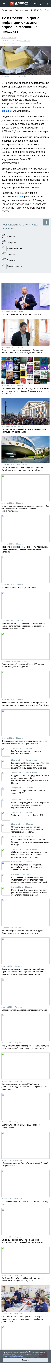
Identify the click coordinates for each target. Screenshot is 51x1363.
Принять (25, 1360)
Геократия (6, 10)
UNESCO (36, 10)
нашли (19, 196)
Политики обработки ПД (13, 1356)
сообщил (6, 110)
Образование (21, 10)
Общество (25, 41)
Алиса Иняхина (8, 37)
